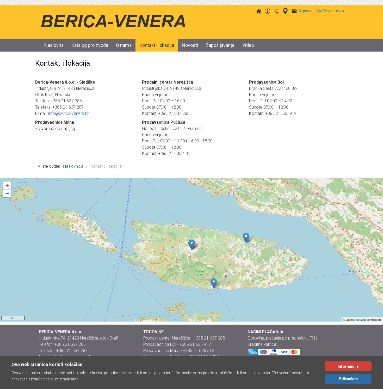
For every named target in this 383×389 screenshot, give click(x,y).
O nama (124, 45)
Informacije (348, 366)
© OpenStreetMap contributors (362, 319)
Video (248, 45)
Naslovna (54, 45)
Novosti (190, 45)
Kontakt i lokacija (156, 45)
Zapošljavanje (220, 45)
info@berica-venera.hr (68, 113)
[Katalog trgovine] (276, 10)
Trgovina (305, 10)
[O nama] (267, 10)
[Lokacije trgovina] (285, 10)
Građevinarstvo (330, 10)
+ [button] (7, 185)
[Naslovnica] (259, 10)
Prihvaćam (348, 379)
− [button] (7, 193)
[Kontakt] (294, 10)
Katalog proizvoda (89, 45)
